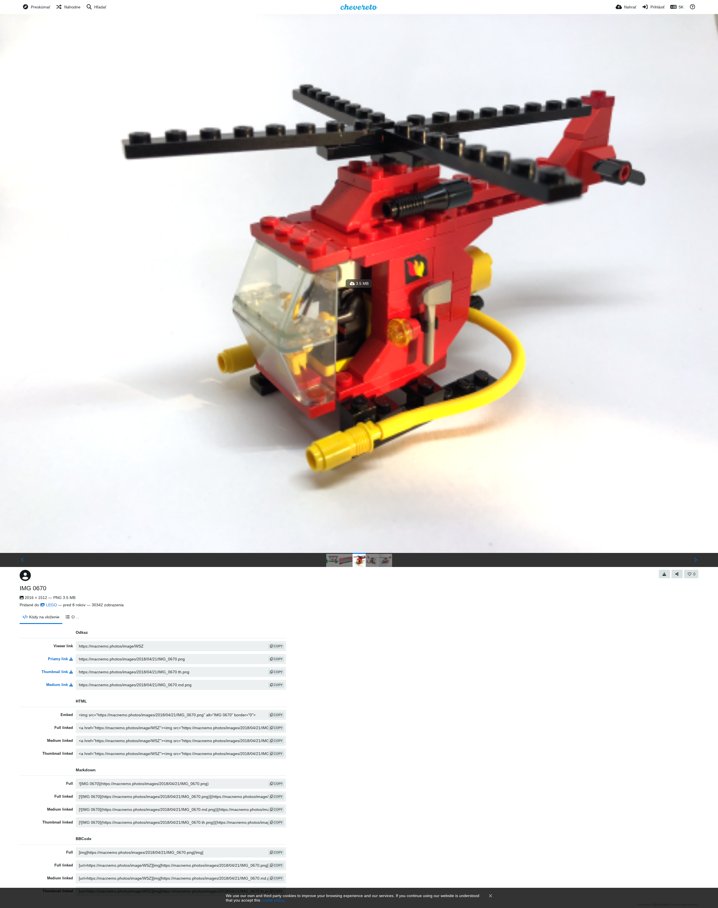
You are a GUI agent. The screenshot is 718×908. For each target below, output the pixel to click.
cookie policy (272, 900)
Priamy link (58, 659)
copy (277, 646)
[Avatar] (25, 575)
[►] (695, 560)
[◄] (22, 560)
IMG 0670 (33, 588)
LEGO (51, 605)
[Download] (664, 574)
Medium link (57, 685)
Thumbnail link (55, 672)
